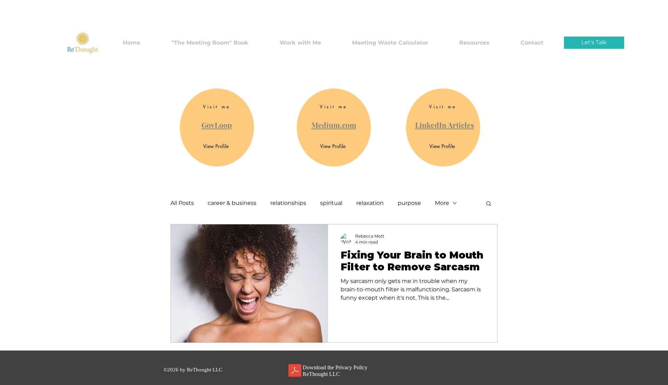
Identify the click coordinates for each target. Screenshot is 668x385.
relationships (288, 203)
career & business (232, 203)
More (442, 203)
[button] (488, 204)
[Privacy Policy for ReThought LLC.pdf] (294, 371)
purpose (409, 203)
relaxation (370, 203)
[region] (217, 127)
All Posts (182, 203)
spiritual (331, 203)
